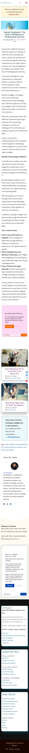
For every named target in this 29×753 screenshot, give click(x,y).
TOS (6, 749)
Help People (6, 680)
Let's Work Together (8, 714)
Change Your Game (8, 660)
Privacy (11, 749)
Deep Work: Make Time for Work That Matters (14, 404)
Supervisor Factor (7, 709)
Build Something (7, 669)
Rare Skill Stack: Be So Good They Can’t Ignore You (14, 371)
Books (4, 722)
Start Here (5, 633)
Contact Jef (5, 643)
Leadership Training (8, 704)
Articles (4, 720)
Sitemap (4, 728)
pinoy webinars (10, 447)
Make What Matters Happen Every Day (13, 635)
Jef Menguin (5, 3)
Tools (3, 725)
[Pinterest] (26, 381)
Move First (5, 658)
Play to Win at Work (8, 39)
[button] (20, 3)
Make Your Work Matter (9, 685)
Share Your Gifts (7, 683)
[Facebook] (26, 372)
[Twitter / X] (7, 504)
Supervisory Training (8, 706)
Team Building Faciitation (10, 711)
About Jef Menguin (7, 638)
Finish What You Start (8, 674)
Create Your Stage (7, 672)
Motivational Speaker (8, 699)
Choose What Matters (9, 663)
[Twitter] (26, 378)
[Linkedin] (26, 375)
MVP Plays (13, 410)
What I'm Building (7, 640)
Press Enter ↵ (18, 326)
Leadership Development (10, 701)
